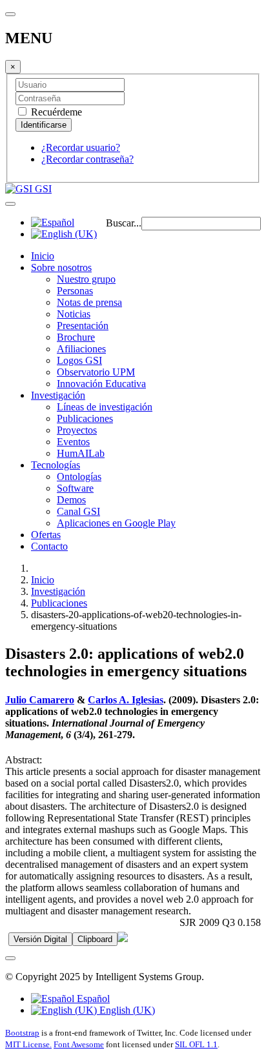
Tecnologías (55, 464)
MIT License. (28, 1044)
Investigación (58, 395)
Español (92, 998)
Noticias (73, 313)
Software (75, 488)
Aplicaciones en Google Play (116, 522)
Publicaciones (85, 418)
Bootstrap (22, 1033)
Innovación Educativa (101, 383)
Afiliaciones (81, 348)
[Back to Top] (10, 958)
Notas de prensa (89, 302)
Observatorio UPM (96, 372)
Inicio (42, 255)
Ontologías (79, 476)
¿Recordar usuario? (80, 147)
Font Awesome (79, 1044)
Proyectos (77, 430)
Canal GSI (78, 511)
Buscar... (123, 222)
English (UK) (126, 1010)
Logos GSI (79, 360)
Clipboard (94, 939)
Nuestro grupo (86, 279)
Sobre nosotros (61, 267)
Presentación (82, 325)
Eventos (73, 441)
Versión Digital (40, 939)
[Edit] (123, 938)
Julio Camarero (39, 699)
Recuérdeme (55, 111)
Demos (71, 499)
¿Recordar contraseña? (87, 159)
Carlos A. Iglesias (125, 699)
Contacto (49, 546)
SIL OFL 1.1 (196, 1044)
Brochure (76, 337)
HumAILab (81, 453)
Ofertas (46, 534)
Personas (75, 290)
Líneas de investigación (104, 406)
